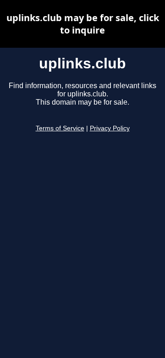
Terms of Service (60, 128)
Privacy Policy (110, 128)
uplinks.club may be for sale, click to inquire (82, 23)
